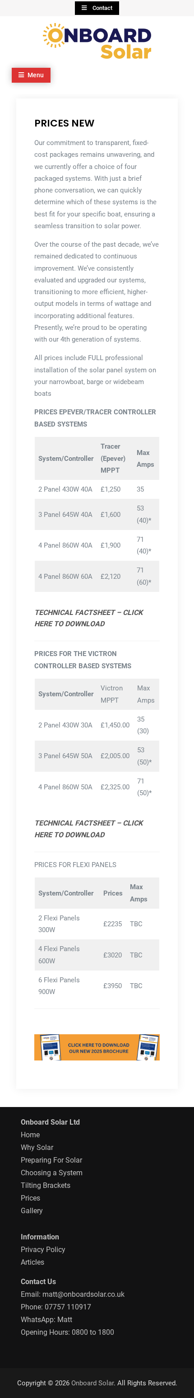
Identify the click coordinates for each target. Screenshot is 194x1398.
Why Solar (37, 1147)
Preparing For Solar (51, 1160)
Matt (64, 1319)
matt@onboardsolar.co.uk (83, 1294)
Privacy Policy (43, 1249)
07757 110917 (68, 1307)
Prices (30, 1198)
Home (30, 1135)
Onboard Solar (92, 1383)
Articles (32, 1262)
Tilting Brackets (45, 1185)
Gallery (32, 1210)
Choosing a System (52, 1172)
